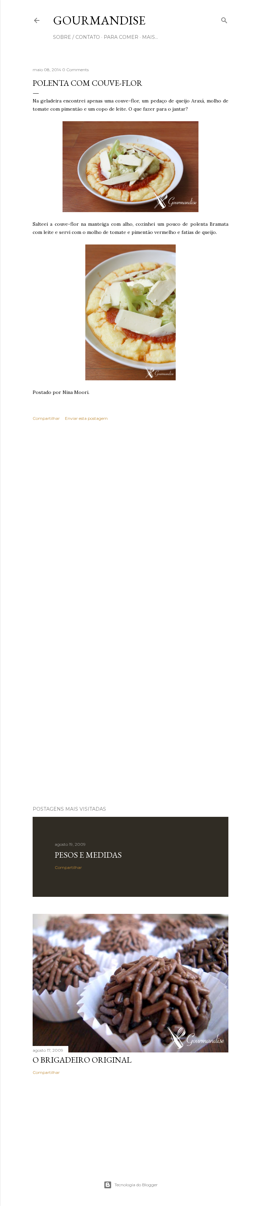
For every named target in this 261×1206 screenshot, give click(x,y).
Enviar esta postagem (86, 418)
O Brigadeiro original (82, 1059)
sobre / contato (76, 37)
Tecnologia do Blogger (136, 1184)
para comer (121, 37)
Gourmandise (99, 20)
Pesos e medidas (88, 855)
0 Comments (75, 69)
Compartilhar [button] (46, 418)
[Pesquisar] (224, 19)
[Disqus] (130, 525)
